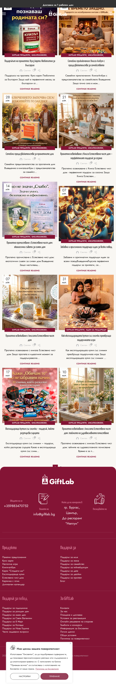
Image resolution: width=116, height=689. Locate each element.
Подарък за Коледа (12, 625)
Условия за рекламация (73, 618)
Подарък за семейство (72, 564)
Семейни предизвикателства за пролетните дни (30, 154)
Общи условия (68, 635)
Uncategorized (39, 55)
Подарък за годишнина (14, 608)
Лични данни (67, 631)
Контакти (64, 608)
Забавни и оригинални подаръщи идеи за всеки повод (86, 247)
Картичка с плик (10, 581)
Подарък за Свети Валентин (17, 618)
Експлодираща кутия (13, 574)
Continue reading (30, 89)
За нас (64, 611)
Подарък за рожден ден (15, 611)
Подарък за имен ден (14, 615)
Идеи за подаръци (96, 329)
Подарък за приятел (71, 577)
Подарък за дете (69, 571)
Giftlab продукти (21, 55)
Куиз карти (7, 560)
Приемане (54, 676)
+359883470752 (16, 505)
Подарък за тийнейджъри (74, 567)
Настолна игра (10, 564)
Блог (62, 581)
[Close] (70, 643)
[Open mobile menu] (4, 14)
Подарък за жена (69, 560)
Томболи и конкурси (71, 625)
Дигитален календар (13, 584)
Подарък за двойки (70, 574)
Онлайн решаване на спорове (76, 621)
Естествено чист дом (13, 577)
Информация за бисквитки (74, 628)
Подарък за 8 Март (12, 621)
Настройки (25, 676)
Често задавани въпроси (15, 631)
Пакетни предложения (14, 557)
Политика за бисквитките (47, 668)
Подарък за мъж (69, 557)
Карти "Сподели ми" (13, 571)
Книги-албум (8, 567)
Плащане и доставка (71, 615)
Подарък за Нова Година (15, 628)
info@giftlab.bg (44, 514)
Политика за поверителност (74, 638)
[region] (39, 662)
